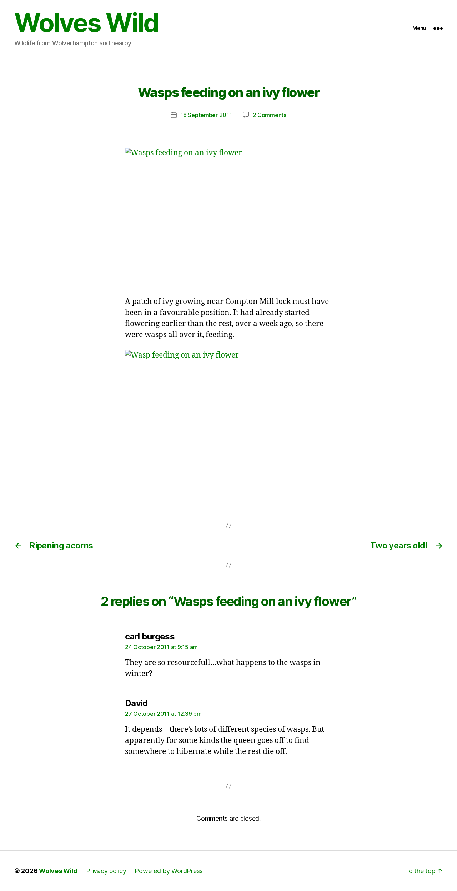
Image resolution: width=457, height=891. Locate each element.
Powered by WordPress (169, 871)
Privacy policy (106, 871)
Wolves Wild (86, 23)
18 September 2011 (206, 114)
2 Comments (269, 114)
